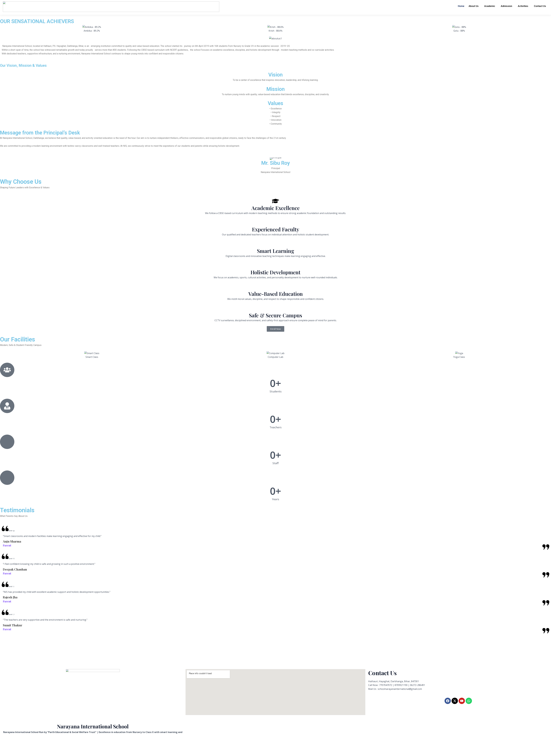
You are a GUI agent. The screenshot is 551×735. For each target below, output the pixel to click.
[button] (474, 6)
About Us (474, 6)
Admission (506, 6)
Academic (489, 6)
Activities (523, 6)
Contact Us (540, 6)
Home (461, 6)
